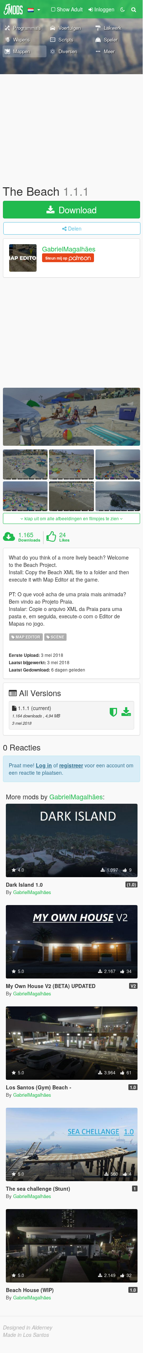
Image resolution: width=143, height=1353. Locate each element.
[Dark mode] (122, 9)
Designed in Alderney (27, 1327)
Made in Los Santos (26, 1334)
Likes (64, 540)
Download (76, 209)
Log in (44, 765)
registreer (71, 765)
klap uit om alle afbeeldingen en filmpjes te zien (71, 518)
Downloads (29, 540)
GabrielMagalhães (68, 249)
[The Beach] (71, 417)
